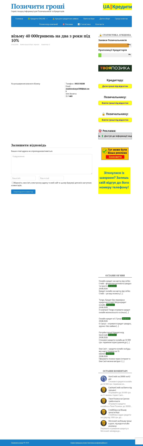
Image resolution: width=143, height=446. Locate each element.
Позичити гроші (38, 6)
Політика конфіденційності (97, 443)
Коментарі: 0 (45, 44)
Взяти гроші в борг (26, 44)
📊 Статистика (84, 24)
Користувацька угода (78, 443)
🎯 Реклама (68, 24)
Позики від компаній (48, 24)
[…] (121, 293)
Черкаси (36, 44)
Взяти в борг (89, 18)
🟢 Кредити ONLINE (36, 18)
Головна (19, 18)
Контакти (99, 24)
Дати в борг (105, 18)
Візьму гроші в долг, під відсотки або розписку (119, 423)
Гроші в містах (121, 18)
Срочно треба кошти (118, 400)
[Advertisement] (51, 65)
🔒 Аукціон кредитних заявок (66, 18)
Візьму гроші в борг (117, 411)
